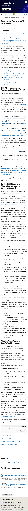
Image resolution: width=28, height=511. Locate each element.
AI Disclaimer (4, 505)
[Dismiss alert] (26, 2)
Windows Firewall (18, 168)
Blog (19, 505)
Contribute (3, 507)
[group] (14, 157)
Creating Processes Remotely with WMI (10, 441)
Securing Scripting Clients (7, 447)
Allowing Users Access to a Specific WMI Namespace (13, 38)
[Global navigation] (1, 14)
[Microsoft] (14, 14)
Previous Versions (12, 505)
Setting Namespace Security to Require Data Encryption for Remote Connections (14, 41)
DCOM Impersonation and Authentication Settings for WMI (14, 33)
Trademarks (10, 509)
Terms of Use (4, 509)
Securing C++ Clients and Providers (9, 444)
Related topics (5, 43)
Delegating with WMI (6, 438)
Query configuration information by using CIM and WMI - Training (14, 476)
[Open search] (22, 14)
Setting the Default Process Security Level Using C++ (14, 130)
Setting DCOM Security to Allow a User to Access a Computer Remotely (13, 36)
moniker (24, 123)
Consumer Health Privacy (18, 507)
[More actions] (26, 17)
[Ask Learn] (24, 17)
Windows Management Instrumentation (12, 17)
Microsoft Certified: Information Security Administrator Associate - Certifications (13, 485)
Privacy (8, 507)
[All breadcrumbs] (2, 17)
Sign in (25, 14)
